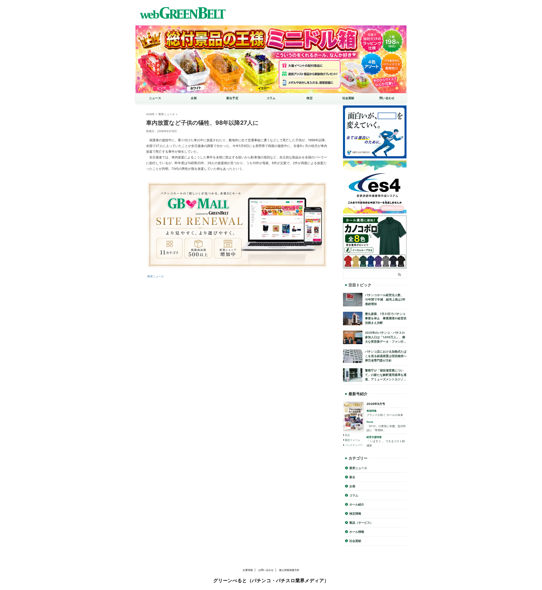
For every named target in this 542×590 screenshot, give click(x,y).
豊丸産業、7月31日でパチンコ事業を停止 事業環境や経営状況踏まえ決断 (385, 318)
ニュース (155, 98)
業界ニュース (155, 276)
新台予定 (232, 98)
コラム (271, 98)
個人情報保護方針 (289, 570)
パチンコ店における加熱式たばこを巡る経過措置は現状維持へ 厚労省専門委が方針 (385, 356)
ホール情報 (356, 531)
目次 (347, 435)
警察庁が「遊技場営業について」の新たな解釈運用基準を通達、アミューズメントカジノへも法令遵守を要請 (385, 375)
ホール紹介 (356, 504)
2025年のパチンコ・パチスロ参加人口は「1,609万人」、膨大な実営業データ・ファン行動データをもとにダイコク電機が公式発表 (385, 337)
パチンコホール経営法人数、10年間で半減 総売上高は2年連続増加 (385, 299)
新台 (352, 477)
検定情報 (355, 513)
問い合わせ (386, 98)
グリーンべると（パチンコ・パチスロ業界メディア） (271, 580)
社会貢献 (348, 98)
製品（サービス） (361, 522)
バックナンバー (354, 445)
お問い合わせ (266, 570)
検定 (310, 98)
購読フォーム (352, 440)
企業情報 (248, 570)
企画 (194, 98)
